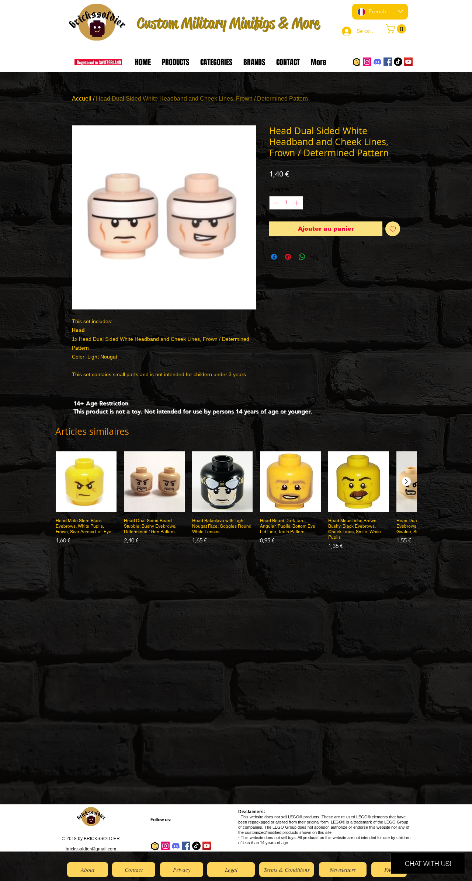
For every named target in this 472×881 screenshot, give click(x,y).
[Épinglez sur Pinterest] (288, 256)
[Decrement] (275, 202)
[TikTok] (398, 61)
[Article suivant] (406, 481)
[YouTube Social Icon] (408, 61)
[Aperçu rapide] (86, 481)
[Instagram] (367, 61)
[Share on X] (316, 256)
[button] (397, 29)
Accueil (81, 98)
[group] (236, 501)
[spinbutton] (286, 202)
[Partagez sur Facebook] (274, 256)
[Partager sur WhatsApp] (302, 256)
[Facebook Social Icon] (388, 61)
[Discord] (377, 61)
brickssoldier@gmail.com (91, 849)
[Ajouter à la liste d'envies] (392, 228)
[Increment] (297, 202)
